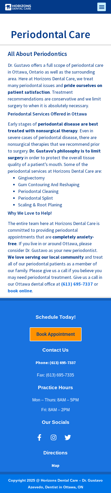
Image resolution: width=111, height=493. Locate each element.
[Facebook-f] (39, 437)
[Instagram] (53, 437)
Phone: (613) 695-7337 (56, 362)
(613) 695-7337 (77, 284)
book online (20, 291)
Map (55, 465)
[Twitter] (67, 437)
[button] (101, 7)
